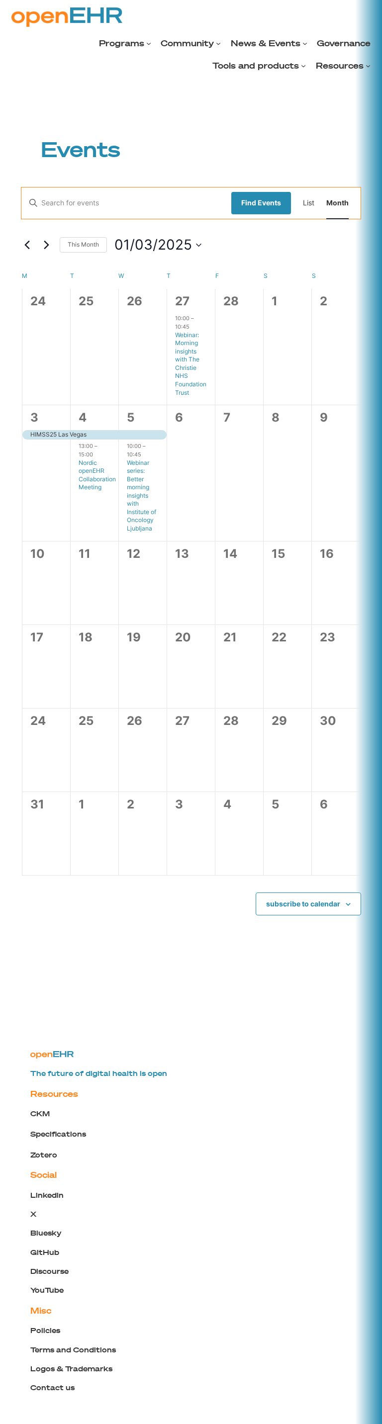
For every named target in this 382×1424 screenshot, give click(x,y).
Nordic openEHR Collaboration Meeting (97, 475)
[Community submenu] (218, 43)
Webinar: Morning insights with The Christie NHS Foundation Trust (190, 363)
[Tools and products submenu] (303, 65)
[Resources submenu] (368, 65)
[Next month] (46, 245)
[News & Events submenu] (304, 43)
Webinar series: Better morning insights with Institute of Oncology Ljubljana (141, 495)
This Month (83, 244)
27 (182, 301)
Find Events (261, 202)
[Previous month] (27, 245)
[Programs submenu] (148, 43)
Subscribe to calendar (303, 903)
